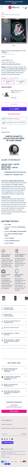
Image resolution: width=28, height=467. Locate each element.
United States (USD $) (8, 449)
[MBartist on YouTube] (12, 439)
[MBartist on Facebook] (2, 439)
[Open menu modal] (1, 7)
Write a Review (14, 411)
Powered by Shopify (5, 457)
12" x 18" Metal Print (20, 81)
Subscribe (24, 434)
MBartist (11, 451)
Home (2, 13)
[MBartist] (14, 7)
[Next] (25, 2)
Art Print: (10, 78)
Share (5, 128)
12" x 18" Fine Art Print (7, 81)
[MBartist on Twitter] (10, 439)
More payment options (14, 114)
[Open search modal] (23, 7)
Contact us (17, 118)
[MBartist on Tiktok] (7, 439)
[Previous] (2, 2)
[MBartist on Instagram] (5, 439)
